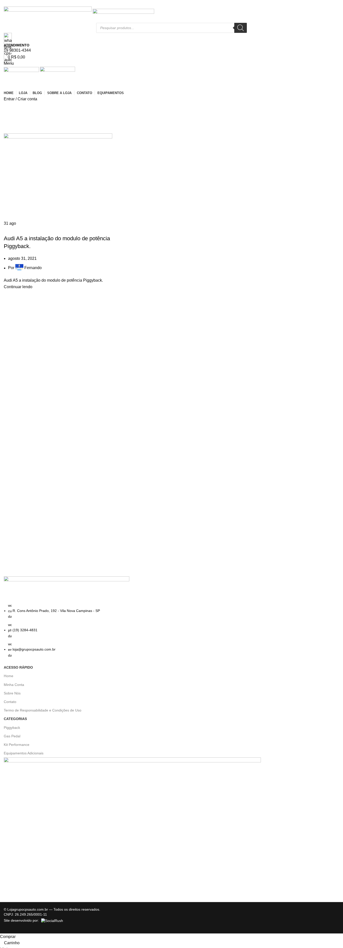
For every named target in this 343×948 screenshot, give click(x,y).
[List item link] (171, 630)
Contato (10, 702)
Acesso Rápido (18, 667)
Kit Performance (16, 745)
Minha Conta (14, 685)
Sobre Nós (12, 693)
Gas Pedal (12, 736)
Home (8, 676)
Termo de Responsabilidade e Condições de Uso (42, 710)
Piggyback (12, 728)
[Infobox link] (171, 466)
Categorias (15, 719)
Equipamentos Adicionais (23, 753)
